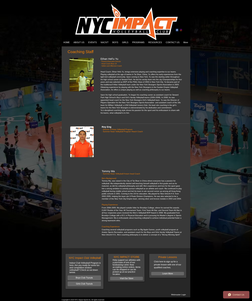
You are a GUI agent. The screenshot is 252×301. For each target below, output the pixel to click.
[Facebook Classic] (177, 30)
